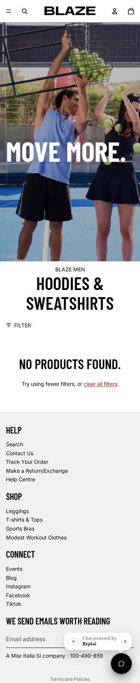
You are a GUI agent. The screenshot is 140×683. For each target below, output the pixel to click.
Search (14, 444)
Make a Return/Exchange (37, 471)
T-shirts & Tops (24, 519)
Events (14, 569)
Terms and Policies (70, 679)
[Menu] (8, 11)
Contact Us (19, 453)
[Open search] (24, 11)
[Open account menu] (114, 11)
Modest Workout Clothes (36, 537)
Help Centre (20, 479)
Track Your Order (27, 462)
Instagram (18, 586)
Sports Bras (20, 528)
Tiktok (13, 604)
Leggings (17, 511)
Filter (22, 325)
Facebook (18, 595)
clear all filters (100, 384)
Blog (11, 578)
